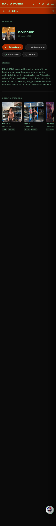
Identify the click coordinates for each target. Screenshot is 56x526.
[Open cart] (38, 4)
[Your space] (34, 4)
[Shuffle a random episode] (43, 4)
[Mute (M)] (9, 11)
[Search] (47, 4)
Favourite (13, 54)
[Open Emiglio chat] (50, 510)
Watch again (36, 47)
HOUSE (5, 63)
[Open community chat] (53, 11)
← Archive (8, 21)
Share (32, 54)
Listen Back (13, 47)
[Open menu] (52, 3)
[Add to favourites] (19, 104)
